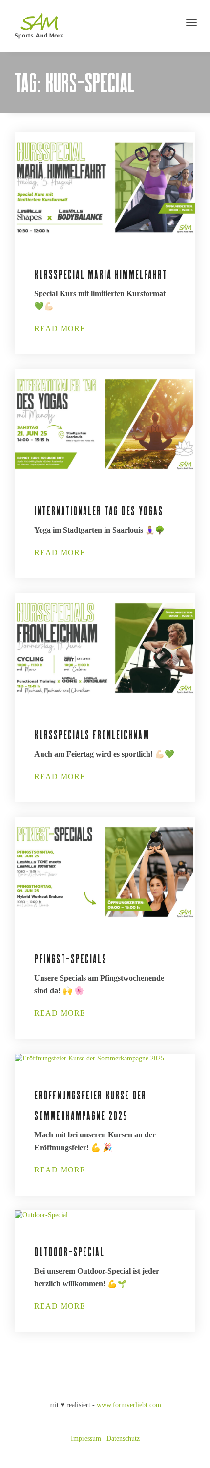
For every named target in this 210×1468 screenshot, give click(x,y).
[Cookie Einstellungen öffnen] (17, 1456)
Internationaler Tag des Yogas (98, 510)
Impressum (86, 1438)
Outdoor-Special (69, 1251)
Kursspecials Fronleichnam (91, 734)
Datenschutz (123, 1438)
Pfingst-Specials (70, 958)
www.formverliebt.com (129, 1405)
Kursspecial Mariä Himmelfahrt (101, 274)
